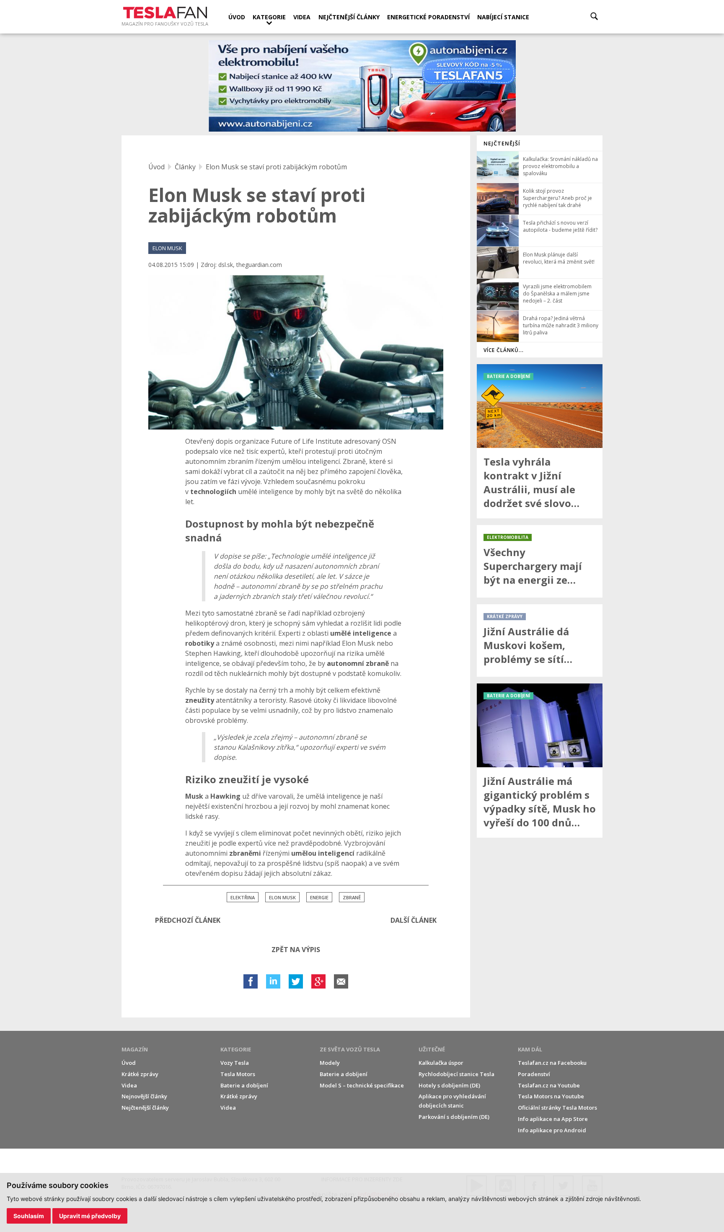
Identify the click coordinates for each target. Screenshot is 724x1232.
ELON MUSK (167, 248)
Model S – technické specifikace (362, 1085)
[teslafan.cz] (362, 86)
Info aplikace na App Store (553, 1119)
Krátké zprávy (140, 1074)
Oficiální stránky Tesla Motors (557, 1107)
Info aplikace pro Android (552, 1130)
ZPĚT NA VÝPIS (296, 949)
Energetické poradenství (428, 17)
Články (185, 166)
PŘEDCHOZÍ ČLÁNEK (187, 920)
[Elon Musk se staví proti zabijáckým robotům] (295, 352)
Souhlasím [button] (28, 1215)
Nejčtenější (502, 143)
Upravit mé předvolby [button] (90, 1215)
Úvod (236, 17)
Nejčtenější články (349, 17)
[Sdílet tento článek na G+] (318, 981)
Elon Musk (282, 897)
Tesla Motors (237, 1074)
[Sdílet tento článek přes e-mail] (341, 981)
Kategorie (269, 17)
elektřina (242, 897)
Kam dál (530, 1049)
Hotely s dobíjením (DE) (449, 1085)
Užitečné (432, 1049)
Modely (330, 1062)
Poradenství (534, 1074)
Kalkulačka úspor (441, 1062)
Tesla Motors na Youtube (551, 1096)
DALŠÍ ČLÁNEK (413, 920)
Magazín (135, 1049)
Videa (301, 17)
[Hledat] (594, 16)
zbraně (352, 897)
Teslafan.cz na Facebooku (552, 1062)
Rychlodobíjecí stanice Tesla (456, 1074)
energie (319, 897)
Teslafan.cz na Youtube (549, 1085)
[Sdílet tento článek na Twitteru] (296, 981)
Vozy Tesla (234, 1062)
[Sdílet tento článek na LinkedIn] (273, 981)
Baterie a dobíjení (244, 1085)
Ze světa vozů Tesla (350, 1049)
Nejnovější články (144, 1096)
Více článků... (504, 350)
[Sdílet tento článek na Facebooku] (250, 981)
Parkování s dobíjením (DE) (454, 1117)
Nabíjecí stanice (503, 17)
